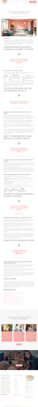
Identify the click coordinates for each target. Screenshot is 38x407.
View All (19, 344)
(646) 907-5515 (19, 365)
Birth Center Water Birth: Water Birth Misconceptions (12, 294)
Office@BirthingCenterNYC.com (29, 391)
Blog (17, 2)
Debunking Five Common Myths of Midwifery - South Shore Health (14, 292)
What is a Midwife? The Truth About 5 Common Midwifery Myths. (14, 299)
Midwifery (16, 391)
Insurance (10, 2)
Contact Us (16, 382)
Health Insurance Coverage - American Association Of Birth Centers (14, 304)
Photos (26, 1)
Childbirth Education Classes (17, 395)
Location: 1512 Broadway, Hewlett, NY (28, 389)
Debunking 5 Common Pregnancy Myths (10, 300)
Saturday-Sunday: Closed (28, 397)
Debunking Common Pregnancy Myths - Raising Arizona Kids (13, 301)
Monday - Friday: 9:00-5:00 (29, 396)
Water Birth (16, 390)
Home (7, 1)
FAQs (24, 2)
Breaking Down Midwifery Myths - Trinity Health (11, 302)
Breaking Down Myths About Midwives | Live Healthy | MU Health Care (15, 296)
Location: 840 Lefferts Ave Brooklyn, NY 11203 (28, 386)
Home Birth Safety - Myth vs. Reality (9, 295)
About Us (16, 379)
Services (16, 381)
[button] (11, 1)
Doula (15, 393)
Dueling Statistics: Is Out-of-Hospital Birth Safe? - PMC (12, 297)
